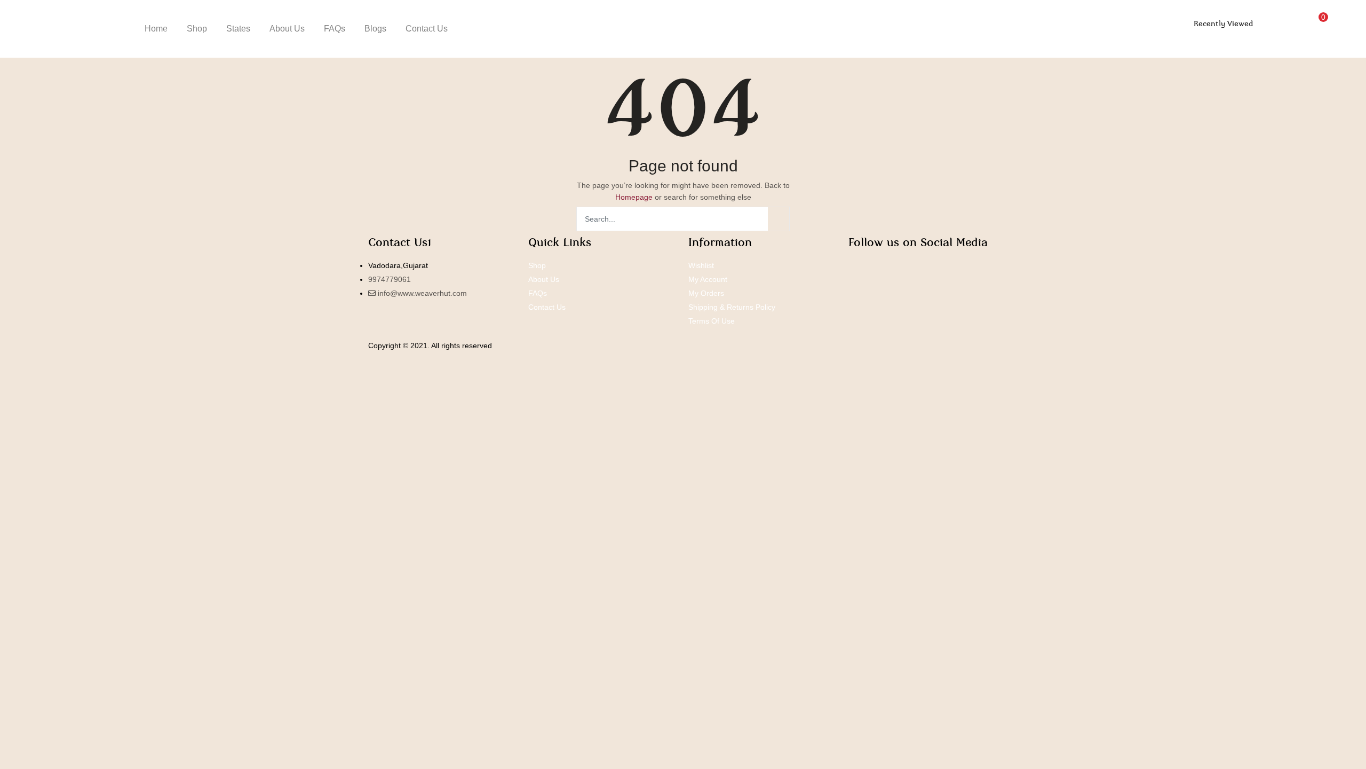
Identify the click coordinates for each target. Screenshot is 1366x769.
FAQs (334, 28)
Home (156, 28)
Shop (197, 28)
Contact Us (427, 28)
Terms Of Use (711, 321)
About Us (287, 28)
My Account (707, 279)
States (238, 28)
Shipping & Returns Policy (731, 307)
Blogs (375, 28)
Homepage (634, 197)
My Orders (706, 293)
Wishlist (701, 265)
